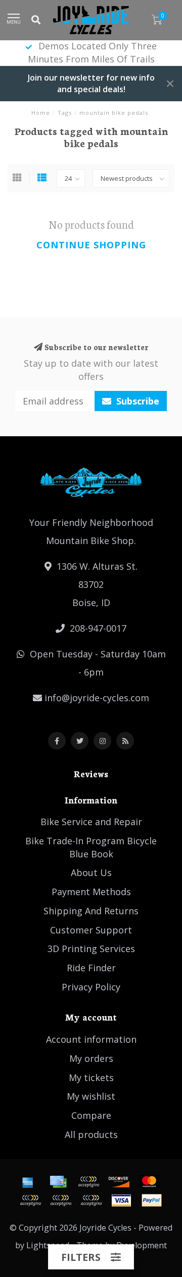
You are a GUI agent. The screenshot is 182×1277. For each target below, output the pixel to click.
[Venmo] (91, 1200)
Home (40, 112)
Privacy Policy (91, 987)
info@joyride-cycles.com (96, 698)
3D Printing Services (91, 949)
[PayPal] (30, 1200)
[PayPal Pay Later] (60, 1200)
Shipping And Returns (91, 911)
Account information (91, 1039)
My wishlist (91, 1096)
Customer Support (91, 930)
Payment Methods (91, 892)
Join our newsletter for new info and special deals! (91, 83)
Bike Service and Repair (91, 822)
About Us (91, 872)
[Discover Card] (118, 1181)
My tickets (91, 1077)
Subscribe (136, 401)
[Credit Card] (58, 1181)
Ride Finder (91, 968)
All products (91, 1134)
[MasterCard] (149, 1181)
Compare (91, 1115)
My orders (91, 1058)
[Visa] (121, 1200)
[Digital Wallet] (88, 1181)
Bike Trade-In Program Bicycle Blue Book (91, 847)
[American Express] (27, 1181)
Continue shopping (91, 245)
